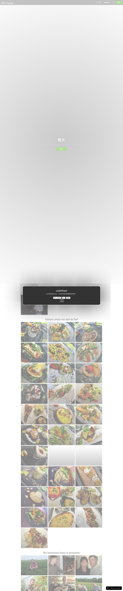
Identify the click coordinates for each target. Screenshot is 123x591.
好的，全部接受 (57, 297)
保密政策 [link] (62, 299)
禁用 (64, 297)
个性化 (68, 297)
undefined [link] (62, 301)
